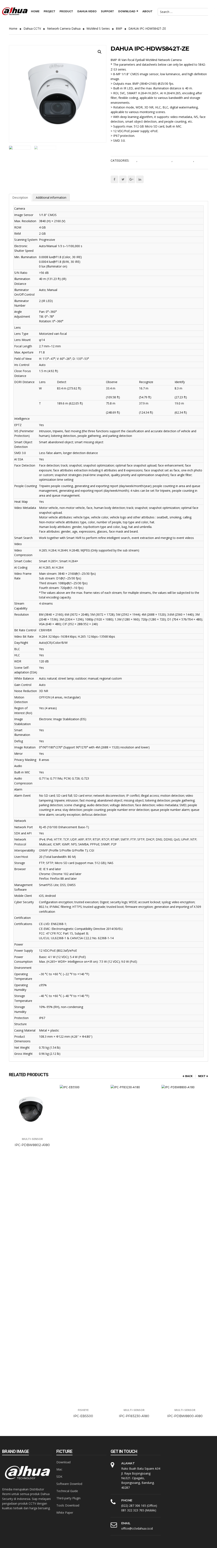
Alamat (128, 1463)
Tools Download (67, 1505)
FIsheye (83, 1410)
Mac (59, 1469)
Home (13, 28)
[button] (99, 52)
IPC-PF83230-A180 (134, 1416)
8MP (119, 28)
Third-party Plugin (68, 1498)
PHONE (126, 1500)
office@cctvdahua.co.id (137, 1528)
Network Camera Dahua (64, 28)
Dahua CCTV (32, 28)
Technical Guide (67, 1491)
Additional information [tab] (51, 197)
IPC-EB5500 (83, 1416)
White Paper (64, 1513)
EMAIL (126, 1523)
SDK (59, 1477)
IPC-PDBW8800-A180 (185, 1416)
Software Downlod (69, 1484)
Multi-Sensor (32, 1139)
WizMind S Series (98, 28)
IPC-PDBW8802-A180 (32, 1145)
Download (63, 1462)
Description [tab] (20, 197)
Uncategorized (183, 160)
